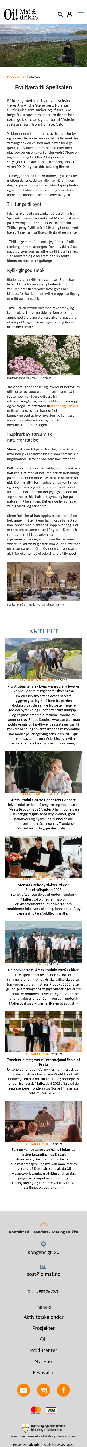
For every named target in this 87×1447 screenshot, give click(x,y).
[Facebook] (63, 1390)
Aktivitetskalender (44, 1317)
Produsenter (43, 1350)
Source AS (67, 1445)
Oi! (43, 1339)
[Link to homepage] (20, 14)
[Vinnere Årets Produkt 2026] (43, 772)
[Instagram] (43, 1390)
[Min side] (70, 14)
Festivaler (43, 1373)
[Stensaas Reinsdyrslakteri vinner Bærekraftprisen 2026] (43, 857)
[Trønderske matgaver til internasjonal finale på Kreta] (43, 1032)
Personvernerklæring (27, 1445)
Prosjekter (44, 1328)
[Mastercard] (36, 1410)
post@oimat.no (43, 1274)
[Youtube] (23, 1390)
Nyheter (43, 1362)
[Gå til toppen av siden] (43, 1224)
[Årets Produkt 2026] (43, 942)
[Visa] (51, 1410)
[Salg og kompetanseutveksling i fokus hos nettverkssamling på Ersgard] (43, 1121)
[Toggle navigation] (81, 14)
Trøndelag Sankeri (64, 406)
